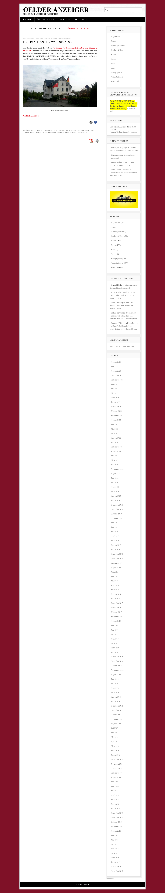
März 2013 (115, 853)
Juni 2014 (114, 786)
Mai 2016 (114, 683)
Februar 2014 (116, 804)
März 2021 (115, 460)
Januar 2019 (115, 549)
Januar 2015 (115, 755)
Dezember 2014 (117, 759)
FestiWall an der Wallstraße (47, 42)
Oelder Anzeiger (56, 9)
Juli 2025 (114, 366)
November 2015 (117, 710)
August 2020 (116, 473)
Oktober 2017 (116, 612)
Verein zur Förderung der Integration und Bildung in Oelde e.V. (61, 132)
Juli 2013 (114, 835)
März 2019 (115, 540)
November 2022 (117, 406)
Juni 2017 (114, 630)
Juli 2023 (114, 384)
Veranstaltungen (50, 130)
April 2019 (115, 536)
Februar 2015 (116, 750)
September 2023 (117, 379)
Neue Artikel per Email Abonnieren (123, 131)
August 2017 (116, 621)
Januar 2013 (115, 862)
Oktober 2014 (116, 768)
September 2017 (117, 616)
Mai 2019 (114, 531)
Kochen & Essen (117, 50)
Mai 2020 (114, 482)
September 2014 (117, 772)
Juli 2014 (114, 781)
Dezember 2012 (117, 866)
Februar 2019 (116, 545)
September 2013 (117, 826)
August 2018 (116, 567)
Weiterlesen (31, 115)
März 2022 (115, 433)
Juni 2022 (114, 424)
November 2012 (117, 871)
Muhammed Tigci (87, 130)
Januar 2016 (115, 701)
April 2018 (115, 585)
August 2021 (116, 451)
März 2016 (115, 692)
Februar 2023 (116, 397)
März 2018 (115, 589)
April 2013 (115, 848)
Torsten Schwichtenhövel (61, 39)
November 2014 (117, 764)
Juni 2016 (114, 679)
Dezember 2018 (117, 554)
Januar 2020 (115, 500)
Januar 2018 (115, 598)
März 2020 (115, 491)
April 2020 (115, 487)
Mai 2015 (114, 737)
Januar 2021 (115, 464)
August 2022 (116, 420)
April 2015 (115, 741)
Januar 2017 (115, 652)
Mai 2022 (114, 429)
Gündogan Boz (74, 130)
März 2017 (115, 643)
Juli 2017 (114, 625)
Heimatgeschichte (118, 45)
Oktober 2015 (116, 714)
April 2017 (115, 638)
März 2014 (115, 799)
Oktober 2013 (116, 822)
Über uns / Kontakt (46, 19)
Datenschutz (81, 19)
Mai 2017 (114, 634)
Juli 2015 (114, 728)
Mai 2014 (114, 790)
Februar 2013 (116, 857)
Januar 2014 (115, 808)
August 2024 (116, 370)
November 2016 (117, 661)
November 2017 (117, 607)
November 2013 (117, 817)
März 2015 (115, 746)
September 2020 (117, 469)
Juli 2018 (114, 571)
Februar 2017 (116, 647)
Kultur (39, 130)
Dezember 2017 (117, 603)
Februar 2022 (116, 437)
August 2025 (116, 362)
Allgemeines (116, 36)
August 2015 (116, 723)
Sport (113, 68)
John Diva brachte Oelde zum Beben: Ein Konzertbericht (123, 295)
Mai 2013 (114, 844)
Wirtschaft (115, 81)
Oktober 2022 (116, 411)
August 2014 (116, 777)
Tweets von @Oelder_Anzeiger (122, 346)
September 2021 (117, 446)
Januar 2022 (115, 442)
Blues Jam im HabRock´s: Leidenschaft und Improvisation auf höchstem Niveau (123, 172)
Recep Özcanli (29, 132)
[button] (91, 122)
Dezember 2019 (117, 504)
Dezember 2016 (117, 656)
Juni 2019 (114, 527)
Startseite (27, 19)
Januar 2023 (115, 402)
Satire (113, 63)
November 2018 (117, 558)
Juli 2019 (114, 522)
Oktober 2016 (116, 665)
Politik (113, 59)
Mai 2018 (114, 580)
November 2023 (117, 375)
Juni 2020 (114, 478)
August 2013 (116, 831)
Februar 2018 (116, 594)
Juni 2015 (114, 732)
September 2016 (117, 670)
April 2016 (115, 688)
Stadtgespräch (116, 72)
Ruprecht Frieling (117, 323)
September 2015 (117, 719)
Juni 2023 (114, 388)
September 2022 (117, 415)
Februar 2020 (116, 496)
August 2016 (116, 674)
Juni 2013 (114, 839)
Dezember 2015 (117, 705)
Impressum (65, 19)
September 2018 (117, 563)
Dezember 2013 (117, 813)
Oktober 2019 (116, 513)
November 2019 (117, 509)
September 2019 (117, 518)
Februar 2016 (116, 697)
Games (113, 41)
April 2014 (115, 795)
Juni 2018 (114, 576)
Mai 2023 (114, 393)
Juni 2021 (114, 455)
